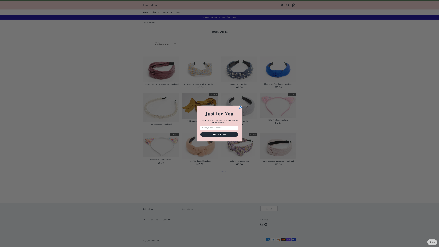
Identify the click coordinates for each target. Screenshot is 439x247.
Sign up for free (219, 134)
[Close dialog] (240, 107)
